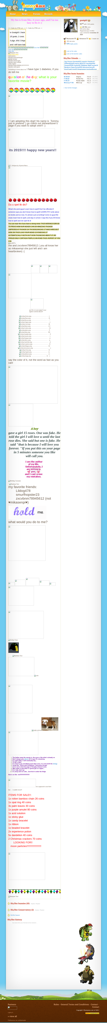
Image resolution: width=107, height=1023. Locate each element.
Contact (94, 1004)
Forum (36, 14)
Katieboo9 (91, 61)
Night (89, 65)
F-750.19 (66, 80)
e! (13, 49)
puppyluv (85, 61)
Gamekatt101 (77, 61)
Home (13, 14)
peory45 (91, 67)
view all (13, 1016)
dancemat (86, 67)
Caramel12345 (68, 65)
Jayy (65, 61)
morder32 (95, 65)
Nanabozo (67, 67)
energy (55, 764)
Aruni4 (66, 69)
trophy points (72, 44)
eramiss (77, 63)
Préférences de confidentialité (17, 1020)
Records (48, 14)
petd (70, 69)
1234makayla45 (69, 63)
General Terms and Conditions (75, 1004)
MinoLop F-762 (69, 82)
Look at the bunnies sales (74, 54)
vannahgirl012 (90, 63)
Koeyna (70, 61)
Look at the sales (72, 51)
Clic (9, 49)
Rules (56, 1004)
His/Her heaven (15, 915)
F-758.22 (66, 79)
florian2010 (78, 67)
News (24, 14)
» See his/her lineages (70, 88)
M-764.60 (67, 77)
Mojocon (83, 63)
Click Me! (37, 47)
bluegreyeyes (81, 69)
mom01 (74, 69)
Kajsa (73, 67)
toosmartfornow (91, 69)
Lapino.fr (10, 1012)
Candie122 (77, 65)
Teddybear (84, 65)
